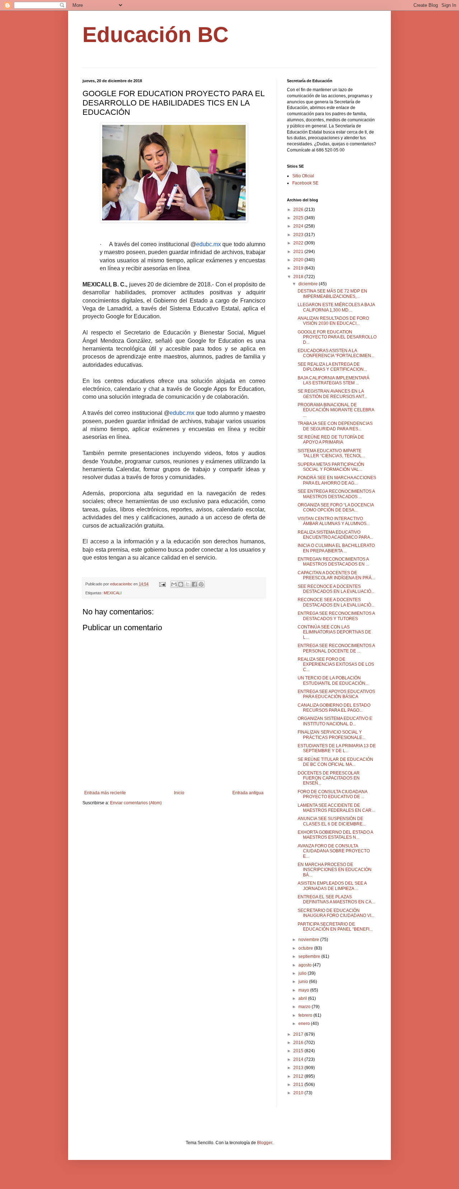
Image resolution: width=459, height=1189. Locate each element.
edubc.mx (208, 244)
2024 (298, 226)
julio (303, 973)
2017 (298, 1034)
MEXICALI (113, 593)
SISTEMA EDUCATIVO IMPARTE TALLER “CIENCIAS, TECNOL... (331, 453)
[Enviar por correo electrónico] (174, 584)
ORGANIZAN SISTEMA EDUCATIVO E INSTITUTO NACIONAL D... (335, 721)
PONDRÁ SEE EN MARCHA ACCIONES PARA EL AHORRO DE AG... (337, 480)
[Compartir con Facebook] (194, 584)
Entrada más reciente (105, 792)
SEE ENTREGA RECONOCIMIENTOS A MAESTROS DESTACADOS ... (336, 494)
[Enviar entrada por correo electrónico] (162, 584)
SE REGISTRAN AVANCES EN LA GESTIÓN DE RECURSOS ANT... (332, 394)
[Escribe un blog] (180, 584)
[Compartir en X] (187, 584)
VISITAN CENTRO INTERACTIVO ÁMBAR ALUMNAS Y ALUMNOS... (334, 521)
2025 (298, 217)
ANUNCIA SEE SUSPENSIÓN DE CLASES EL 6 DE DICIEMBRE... (332, 821)
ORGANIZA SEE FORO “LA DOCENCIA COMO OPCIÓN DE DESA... (336, 507)
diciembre (308, 283)
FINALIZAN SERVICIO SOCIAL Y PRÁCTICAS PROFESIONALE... (331, 735)
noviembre (309, 939)
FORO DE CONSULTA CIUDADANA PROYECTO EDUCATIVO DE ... (332, 794)
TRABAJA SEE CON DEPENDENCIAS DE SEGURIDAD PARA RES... (335, 426)
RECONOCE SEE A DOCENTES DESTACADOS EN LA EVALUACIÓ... (336, 602)
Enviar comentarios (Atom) (136, 802)
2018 (298, 276)
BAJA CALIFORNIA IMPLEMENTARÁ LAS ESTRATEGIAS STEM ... (333, 380)
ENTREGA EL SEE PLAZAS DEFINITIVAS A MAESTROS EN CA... (336, 899)
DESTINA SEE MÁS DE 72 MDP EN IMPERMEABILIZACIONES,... (332, 294)
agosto (305, 965)
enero (304, 1023)
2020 (298, 259)
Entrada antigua (248, 792)
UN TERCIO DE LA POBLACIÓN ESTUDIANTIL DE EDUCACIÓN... (333, 680)
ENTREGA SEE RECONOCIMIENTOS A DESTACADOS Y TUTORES (336, 616)
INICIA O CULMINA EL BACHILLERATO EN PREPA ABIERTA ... (336, 548)
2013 (298, 1067)
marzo (305, 1006)
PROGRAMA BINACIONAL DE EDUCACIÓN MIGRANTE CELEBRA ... (336, 410)
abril (303, 998)
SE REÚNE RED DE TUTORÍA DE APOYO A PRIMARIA (331, 440)
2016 (298, 1042)
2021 (298, 251)
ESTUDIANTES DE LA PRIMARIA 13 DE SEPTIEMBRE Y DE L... (337, 748)
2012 (298, 1076)
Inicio (179, 792)
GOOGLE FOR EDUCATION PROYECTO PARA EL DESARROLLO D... (337, 337)
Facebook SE (305, 183)
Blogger (264, 1142)
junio (303, 981)
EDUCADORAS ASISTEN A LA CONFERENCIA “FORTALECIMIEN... (336, 353)
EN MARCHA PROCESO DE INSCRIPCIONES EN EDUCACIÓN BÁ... (335, 869)
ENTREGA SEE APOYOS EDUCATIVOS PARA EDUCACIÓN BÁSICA (336, 694)
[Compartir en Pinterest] (201, 584)
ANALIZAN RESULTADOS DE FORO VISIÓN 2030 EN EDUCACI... (333, 321)
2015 (298, 1050)
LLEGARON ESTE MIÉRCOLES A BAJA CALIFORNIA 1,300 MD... (336, 307)
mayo (304, 990)
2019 (298, 268)
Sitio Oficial (303, 175)
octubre (306, 948)
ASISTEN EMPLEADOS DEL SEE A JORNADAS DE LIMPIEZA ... (332, 886)
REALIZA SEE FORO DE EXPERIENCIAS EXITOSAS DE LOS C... (336, 664)
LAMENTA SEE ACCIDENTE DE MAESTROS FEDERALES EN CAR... (336, 808)
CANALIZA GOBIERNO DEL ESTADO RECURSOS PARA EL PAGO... (334, 708)
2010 (298, 1092)
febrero (305, 1015)
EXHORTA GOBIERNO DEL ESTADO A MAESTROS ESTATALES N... (335, 835)
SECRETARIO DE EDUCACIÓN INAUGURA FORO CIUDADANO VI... (336, 913)
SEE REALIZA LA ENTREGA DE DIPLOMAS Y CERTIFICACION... (332, 367)
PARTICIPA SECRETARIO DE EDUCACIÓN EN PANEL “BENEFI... (335, 927)
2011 (298, 1084)
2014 (298, 1059)
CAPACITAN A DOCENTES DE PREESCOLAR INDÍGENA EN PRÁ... (336, 575)
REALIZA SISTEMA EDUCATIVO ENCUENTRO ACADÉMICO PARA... (335, 535)
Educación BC (155, 35)
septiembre (309, 956)
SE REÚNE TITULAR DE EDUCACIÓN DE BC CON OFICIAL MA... (335, 762)
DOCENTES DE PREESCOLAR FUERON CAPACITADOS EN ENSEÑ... (329, 778)
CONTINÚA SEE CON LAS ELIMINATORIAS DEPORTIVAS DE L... (334, 632)
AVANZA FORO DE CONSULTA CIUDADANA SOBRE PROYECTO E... (334, 851)
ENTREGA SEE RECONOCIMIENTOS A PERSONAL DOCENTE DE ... (336, 648)
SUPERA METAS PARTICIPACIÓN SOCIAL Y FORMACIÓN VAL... (331, 467)
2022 (298, 242)
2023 (298, 234)
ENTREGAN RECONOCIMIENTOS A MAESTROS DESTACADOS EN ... (333, 562)
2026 (298, 209)
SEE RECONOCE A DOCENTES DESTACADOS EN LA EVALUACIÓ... (336, 589)
